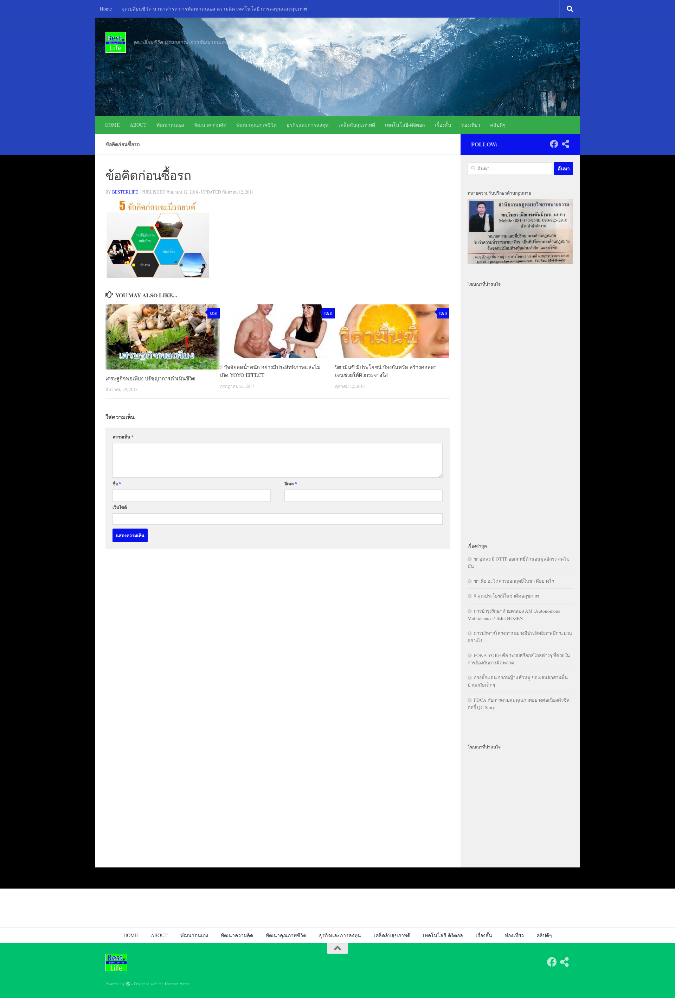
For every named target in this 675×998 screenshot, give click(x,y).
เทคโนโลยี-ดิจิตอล (405, 124)
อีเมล (290, 483)
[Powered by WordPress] (128, 984)
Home (106, 8)
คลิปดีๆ (498, 124)
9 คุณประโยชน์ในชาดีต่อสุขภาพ (506, 596)
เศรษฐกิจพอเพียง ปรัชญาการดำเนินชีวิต (150, 378)
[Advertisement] (520, 410)
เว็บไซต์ (119, 507)
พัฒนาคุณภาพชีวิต (256, 124)
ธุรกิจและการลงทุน (308, 124)
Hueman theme (177, 983)
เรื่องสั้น (443, 124)
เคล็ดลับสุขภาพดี (357, 124)
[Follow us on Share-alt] (565, 144)
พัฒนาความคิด (210, 124)
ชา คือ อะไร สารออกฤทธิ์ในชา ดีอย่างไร (514, 581)
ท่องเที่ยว (470, 124)
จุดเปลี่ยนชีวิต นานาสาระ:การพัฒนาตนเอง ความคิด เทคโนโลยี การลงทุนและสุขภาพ (214, 8)
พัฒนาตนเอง (170, 124)
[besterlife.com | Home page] (115, 42)
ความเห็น (122, 437)
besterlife (125, 192)
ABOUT (138, 124)
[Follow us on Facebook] (554, 144)
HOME (112, 124)
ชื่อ (116, 483)
